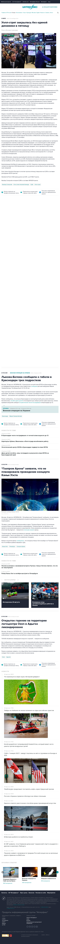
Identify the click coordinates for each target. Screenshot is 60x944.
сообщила (34, 386)
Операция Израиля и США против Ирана (9, 880)
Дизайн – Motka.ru (46, 934)
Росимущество (16, 315)
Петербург (12, 546)
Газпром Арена (21, 546)
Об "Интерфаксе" (16, 1)
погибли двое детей (17, 401)
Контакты (4, 893)
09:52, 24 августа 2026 (36, 373)
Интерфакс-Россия (35, 1)
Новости (42, 12)
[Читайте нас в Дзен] (27, 927)
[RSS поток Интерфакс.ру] (35, 927)
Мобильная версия (6, 1)
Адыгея (8, 657)
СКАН (27, 919)
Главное (3, 12)
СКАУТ (3, 922)
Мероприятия (51, 893)
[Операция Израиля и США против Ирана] (11, 877)
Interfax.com (26, 1)
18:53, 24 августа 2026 (13, 616)
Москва (34, 12)
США (31, 184)
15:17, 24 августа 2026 (13, 204)
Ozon (3, 657)
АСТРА (3, 925)
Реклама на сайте (41, 893)
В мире (13, 12)
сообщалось (20, 541)
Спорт (24, 12)
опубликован (24, 262)
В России (8, 12)
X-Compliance (5, 920)
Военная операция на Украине (20, 373)
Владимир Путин (6, 315)
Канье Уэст (5, 546)
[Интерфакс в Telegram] (30, 927)
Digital (38, 12)
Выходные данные (25, 936)
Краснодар (5, 416)
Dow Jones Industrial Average (21, 184)
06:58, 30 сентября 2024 (12, 18)
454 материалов (45, 881)
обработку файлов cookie (18, 904)
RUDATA (28, 920)
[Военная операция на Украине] (30, 876)
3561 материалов (7, 883)
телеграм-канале (29, 530)
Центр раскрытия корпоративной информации (33, 922)
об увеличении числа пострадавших (30, 402)
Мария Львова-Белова (16, 416)
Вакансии (31, 893)
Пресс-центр (23, 893)
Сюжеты (47, 12)
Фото (51, 12)
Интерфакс (30, 7)
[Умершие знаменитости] (49, 876)
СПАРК (3, 919)
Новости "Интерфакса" (31, 917)
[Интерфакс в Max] (37, 927)
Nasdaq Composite (7, 184)
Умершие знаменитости (48, 878)
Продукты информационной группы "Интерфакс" (25, 912)
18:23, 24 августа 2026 (13, 464)
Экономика (19, 12)
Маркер (4, 923)
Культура (28, 12)
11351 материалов (26, 882)
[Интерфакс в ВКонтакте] (32, 927)
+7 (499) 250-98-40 (44, 907)
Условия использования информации (29, 934)
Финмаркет (44, 1)
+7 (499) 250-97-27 (10, 908)
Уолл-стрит (37, 184)
